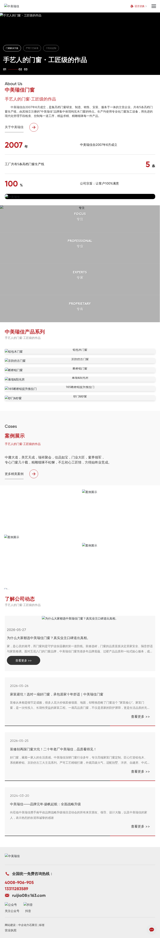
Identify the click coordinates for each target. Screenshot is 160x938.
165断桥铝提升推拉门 (80, 387)
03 (26, 69)
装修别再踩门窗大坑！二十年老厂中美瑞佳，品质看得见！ (53, 749)
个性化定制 (51, 48)
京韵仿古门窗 (80, 359)
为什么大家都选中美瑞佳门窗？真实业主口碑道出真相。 (48, 638)
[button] (80, 195)
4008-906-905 (19, 882)
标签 (42, 925)
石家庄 (33, 925)
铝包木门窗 (80, 349)
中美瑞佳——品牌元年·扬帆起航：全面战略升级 (45, 804)
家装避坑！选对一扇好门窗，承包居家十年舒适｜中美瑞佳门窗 (56, 694)
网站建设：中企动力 (17, 925)
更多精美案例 (14, 474)
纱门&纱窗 (80, 396)
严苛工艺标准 (32, 48)
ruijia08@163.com (29, 895)
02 (20, 69)
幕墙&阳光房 (80, 377)
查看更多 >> (140, 716)
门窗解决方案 (12, 48)
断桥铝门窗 (80, 368)
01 (4, 69)
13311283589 (16, 888)
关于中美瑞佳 (14, 127)
